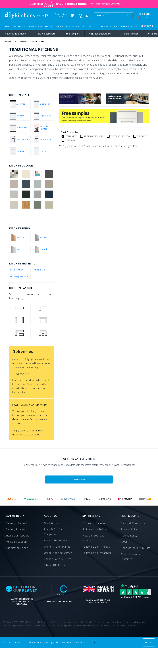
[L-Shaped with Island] (20, 333)
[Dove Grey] (14, 194)
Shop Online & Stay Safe (135, 548)
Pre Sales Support (16, 541)
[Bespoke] (37, 174)
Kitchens (10, 26)
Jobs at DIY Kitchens (56, 565)
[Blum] (11, 499)
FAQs (124, 541)
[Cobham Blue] (25, 184)
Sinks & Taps (62, 26)
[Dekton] (68, 499)
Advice (135, 26)
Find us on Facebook (95, 523)
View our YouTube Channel (93, 538)
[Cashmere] (14, 184)
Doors (31, 26)
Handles (93, 26)
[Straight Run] (20, 308)
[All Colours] (14, 174)
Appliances (45, 26)
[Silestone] (124, 499)
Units (21, 26)
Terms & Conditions (133, 523)
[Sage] (49, 205)
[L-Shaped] (43, 308)
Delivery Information (17, 523)
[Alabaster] (25, 174)
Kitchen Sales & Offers (57, 559)
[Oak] (25, 205)
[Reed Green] (37, 205)
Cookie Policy (129, 535)
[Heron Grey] (37, 194)
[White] (14, 215)
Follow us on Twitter (94, 529)
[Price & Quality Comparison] (80, 103)
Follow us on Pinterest (96, 546)
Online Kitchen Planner (58, 546)
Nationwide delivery (16, 33)
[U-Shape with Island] (43, 333)
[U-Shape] (43, 320)
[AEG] (50, 499)
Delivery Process (15, 529)
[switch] (139, 18)
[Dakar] (49, 184)
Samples (106, 26)
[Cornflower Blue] (37, 184)
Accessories (121, 26)
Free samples (72, 33)
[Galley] (20, 320)
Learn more (97, 642)
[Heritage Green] (25, 194)
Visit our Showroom (100, 33)
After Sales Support (17, 535)
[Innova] (104, 499)
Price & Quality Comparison (53, 532)
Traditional (38, 41)
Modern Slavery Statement (130, 556)
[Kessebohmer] (31, 499)
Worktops (78, 26)
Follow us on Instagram (96, 553)
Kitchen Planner (129, 33)
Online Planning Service (58, 553)
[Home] (20, 15)
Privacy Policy (129, 529)
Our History (51, 523)
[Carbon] (49, 174)
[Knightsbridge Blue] (49, 194)
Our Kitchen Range (16, 548)
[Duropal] (145, 499)
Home (8, 41)
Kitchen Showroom (55, 540)
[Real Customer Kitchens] (127, 103)
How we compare (45, 33)
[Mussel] (14, 205)
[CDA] (87, 499)
